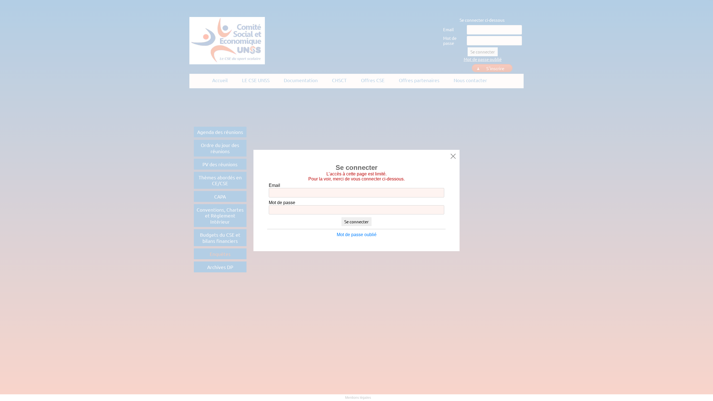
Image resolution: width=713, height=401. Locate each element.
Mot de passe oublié (357, 234)
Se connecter (356, 221)
